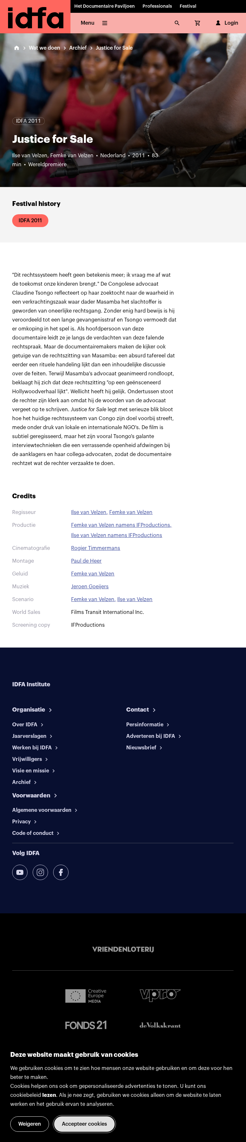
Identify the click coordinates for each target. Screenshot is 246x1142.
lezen (49, 1095)
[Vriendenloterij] (123, 949)
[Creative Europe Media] (85, 996)
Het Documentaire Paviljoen (104, 6)
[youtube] (20, 872)
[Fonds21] (85, 1025)
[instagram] (40, 872)
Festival (188, 6)
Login (231, 23)
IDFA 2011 (30, 220)
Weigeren (29, 1124)
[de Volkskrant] (160, 1025)
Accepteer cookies (84, 1124)
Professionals (157, 6)
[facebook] (61, 872)
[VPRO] (160, 995)
